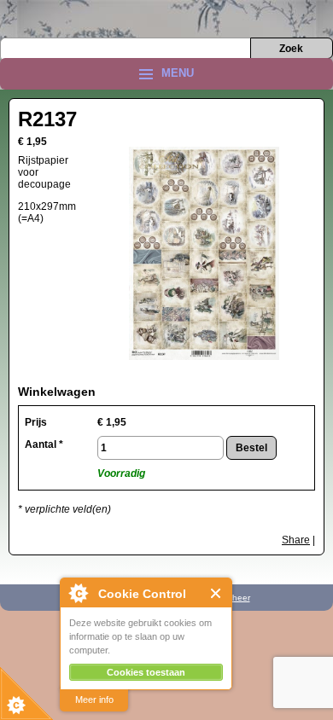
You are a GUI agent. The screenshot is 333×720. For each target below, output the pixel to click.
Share (296, 540)
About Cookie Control (78, 592)
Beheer (235, 597)
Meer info (94, 699)
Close (216, 593)
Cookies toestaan (146, 672)
